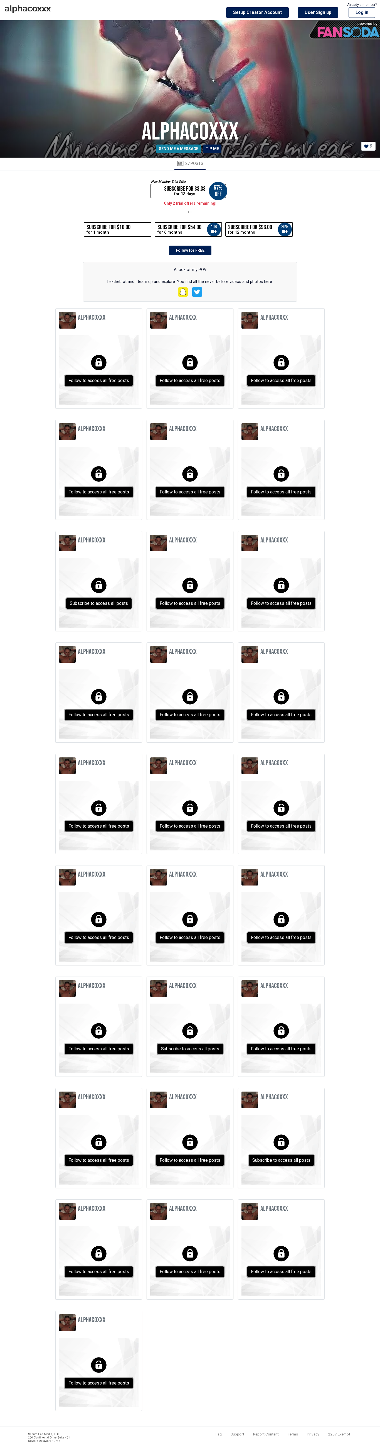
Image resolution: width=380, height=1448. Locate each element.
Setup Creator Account (257, 12)
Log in (362, 12)
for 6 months (187, 229)
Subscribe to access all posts (99, 603)
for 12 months (258, 229)
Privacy (313, 1434)
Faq (219, 1434)
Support (237, 1434)
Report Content (266, 1434)
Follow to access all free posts (98, 380)
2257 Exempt (339, 1434)
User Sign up (318, 12)
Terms (293, 1434)
